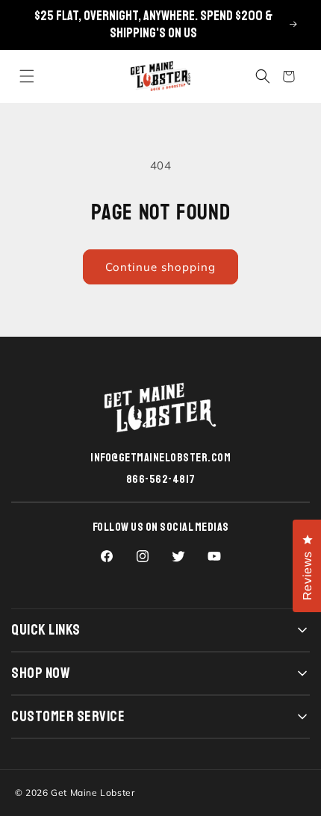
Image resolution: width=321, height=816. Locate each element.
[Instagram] (142, 556)
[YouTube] (214, 556)
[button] (26, 76)
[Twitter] (178, 556)
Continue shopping (160, 267)
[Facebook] (106, 556)
